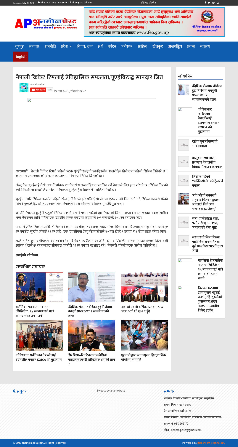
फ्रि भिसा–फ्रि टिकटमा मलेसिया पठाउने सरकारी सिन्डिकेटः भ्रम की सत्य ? (91, 360)
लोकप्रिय (185, 76)
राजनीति (50, 46)
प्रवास (191, 46)
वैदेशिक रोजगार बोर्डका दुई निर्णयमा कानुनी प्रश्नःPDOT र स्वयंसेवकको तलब (90, 311)
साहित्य (142, 46)
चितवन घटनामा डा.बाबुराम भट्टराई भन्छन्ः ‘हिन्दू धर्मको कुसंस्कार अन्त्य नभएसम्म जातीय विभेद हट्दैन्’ (210, 299)
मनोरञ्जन (126, 46)
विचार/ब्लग (85, 46)
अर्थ (100, 46)
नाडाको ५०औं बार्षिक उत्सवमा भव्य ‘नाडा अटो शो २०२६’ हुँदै (142, 309)
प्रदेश (64, 46)
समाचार (34, 46)
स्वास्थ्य (205, 46)
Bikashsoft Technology (211, 443)
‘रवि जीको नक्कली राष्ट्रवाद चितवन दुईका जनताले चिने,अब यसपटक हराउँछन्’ (206, 202)
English (20, 56)
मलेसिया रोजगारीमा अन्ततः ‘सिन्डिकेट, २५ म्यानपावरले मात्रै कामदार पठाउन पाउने (35, 311)
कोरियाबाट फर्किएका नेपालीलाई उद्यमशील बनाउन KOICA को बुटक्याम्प (39, 357)
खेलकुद (157, 46)
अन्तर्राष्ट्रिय (175, 46)
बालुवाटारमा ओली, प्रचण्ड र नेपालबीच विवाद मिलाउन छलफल (207, 162)
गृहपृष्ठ (19, 46)
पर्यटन (112, 46)
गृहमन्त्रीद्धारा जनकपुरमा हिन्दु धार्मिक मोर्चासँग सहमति (143, 357)
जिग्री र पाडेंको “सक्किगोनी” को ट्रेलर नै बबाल (207, 181)
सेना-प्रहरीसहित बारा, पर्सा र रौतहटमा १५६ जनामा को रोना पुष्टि (205, 223)
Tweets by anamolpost (111, 390)
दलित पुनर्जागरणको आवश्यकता (205, 144)
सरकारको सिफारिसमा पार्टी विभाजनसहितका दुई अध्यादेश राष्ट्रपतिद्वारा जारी (207, 244)
